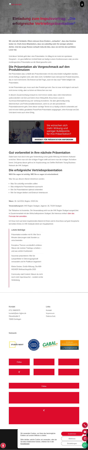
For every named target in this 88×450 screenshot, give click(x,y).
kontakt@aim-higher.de (17, 313)
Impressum (50, 313)
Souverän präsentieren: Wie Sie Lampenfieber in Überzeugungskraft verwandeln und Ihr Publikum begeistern (26, 259)
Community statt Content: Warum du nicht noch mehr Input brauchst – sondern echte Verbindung (27, 277)
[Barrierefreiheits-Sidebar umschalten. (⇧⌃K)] (3, 445)
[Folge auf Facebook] (69, 362)
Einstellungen (25, 444)
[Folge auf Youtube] (44, 362)
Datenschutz (50, 316)
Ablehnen (72, 439)
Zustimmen (72, 434)
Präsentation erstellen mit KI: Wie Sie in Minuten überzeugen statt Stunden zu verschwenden (26, 237)
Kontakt (49, 310)
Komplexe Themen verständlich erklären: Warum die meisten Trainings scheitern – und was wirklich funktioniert (26, 248)
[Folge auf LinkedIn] (44, 372)
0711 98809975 (14, 310)
